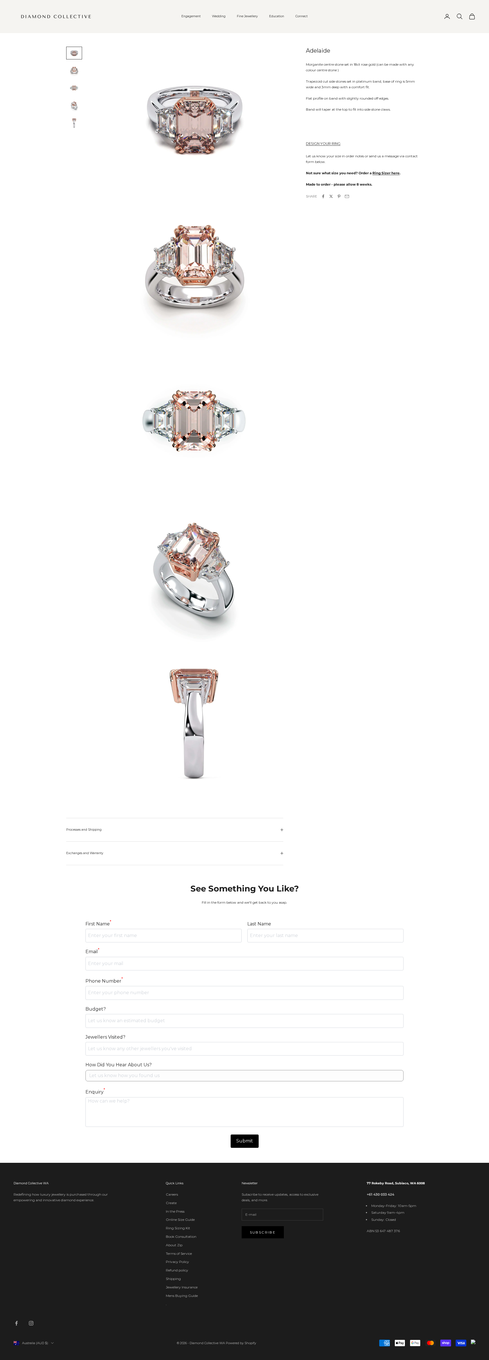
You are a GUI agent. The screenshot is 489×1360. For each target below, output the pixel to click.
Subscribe (263, 1232)
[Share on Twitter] (331, 196)
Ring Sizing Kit (178, 1228)
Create (171, 1203)
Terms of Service (179, 1253)
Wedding (219, 16)
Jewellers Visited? (105, 1037)
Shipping (173, 1279)
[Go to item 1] (74, 53)
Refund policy (177, 1270)
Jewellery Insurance (182, 1287)
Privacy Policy (177, 1262)
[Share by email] (347, 196)
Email (92, 951)
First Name (98, 923)
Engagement (191, 16)
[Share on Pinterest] (339, 196)
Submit (244, 1141)
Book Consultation (181, 1236)
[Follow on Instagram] (31, 1323)
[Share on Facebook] (323, 196)
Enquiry (95, 1091)
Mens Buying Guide (182, 1296)
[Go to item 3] (74, 87)
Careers (172, 1194)
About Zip (174, 1245)
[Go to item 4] (74, 105)
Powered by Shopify (241, 1343)
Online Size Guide (180, 1219)
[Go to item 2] (74, 70)
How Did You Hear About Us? (118, 1064)
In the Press (175, 1211)
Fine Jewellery (247, 16)
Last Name (259, 924)
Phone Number (104, 980)
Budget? (95, 1009)
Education (276, 16)
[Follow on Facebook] (16, 1323)
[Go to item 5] (74, 123)
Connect (301, 16)
